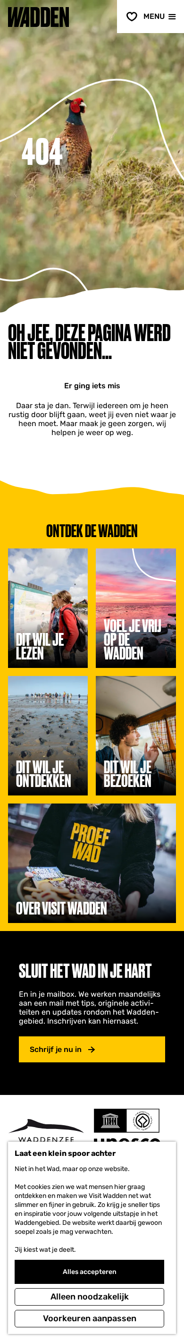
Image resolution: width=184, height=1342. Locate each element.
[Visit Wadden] (46, 1133)
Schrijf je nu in (56, 1049)
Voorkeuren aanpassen (89, 1318)
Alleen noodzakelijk (89, 1296)
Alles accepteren (90, 1272)
